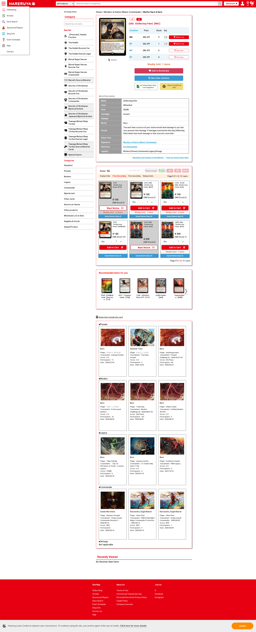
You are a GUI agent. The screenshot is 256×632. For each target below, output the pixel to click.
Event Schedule (13, 40)
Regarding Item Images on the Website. (148, 158)
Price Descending (119, 176)
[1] (166, 43)
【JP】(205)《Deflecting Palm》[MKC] (148, 185)
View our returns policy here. (177, 158)
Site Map (96, 585)
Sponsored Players (15, 28)
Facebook (159, 594)
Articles (10, 16)
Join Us (158, 585)
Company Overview (125, 604)
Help (9, 46)
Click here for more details (133, 626)
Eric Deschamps (130, 147)
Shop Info (11, 34)
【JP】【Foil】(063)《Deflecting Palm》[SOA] (181, 185)
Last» (185, 176)
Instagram (159, 597)
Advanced (230, 4)
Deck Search (12, 22)
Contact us (97, 611)
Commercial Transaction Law (129, 594)
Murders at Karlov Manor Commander (140, 142)
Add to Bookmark (160, 71)
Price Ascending (134, 176)
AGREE (242, 626)
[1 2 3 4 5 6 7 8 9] (166, 37)
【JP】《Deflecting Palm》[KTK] (117, 185)
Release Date (148, 176)
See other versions (160, 78)
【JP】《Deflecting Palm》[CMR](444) (119, 224)
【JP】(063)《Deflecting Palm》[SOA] (148, 224)
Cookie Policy (122, 601)
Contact (10, 52)
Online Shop (97, 590)
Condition (133, 30)
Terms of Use (122, 590)
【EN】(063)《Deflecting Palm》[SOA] (179, 224)
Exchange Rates (70, 12)
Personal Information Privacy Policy (132, 597)
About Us (121, 585)
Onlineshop (11, 10)
